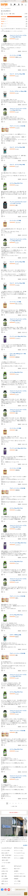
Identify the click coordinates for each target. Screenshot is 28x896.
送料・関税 (4, 876)
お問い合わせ (4, 881)
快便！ (17, 598)
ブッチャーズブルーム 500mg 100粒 (18, 91)
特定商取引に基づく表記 (20, 876)
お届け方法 (4, 873)
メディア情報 (17, 881)
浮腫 (16, 413)
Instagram (5, 889)
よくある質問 (4, 878)
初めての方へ (17, 868)
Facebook (2, 889)
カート (22, 5)
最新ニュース (4, 883)
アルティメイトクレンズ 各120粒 (17, 125)
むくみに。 (18, 322)
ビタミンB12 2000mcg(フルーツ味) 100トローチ (18, 354)
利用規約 (16, 878)
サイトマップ (17, 883)
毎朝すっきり (18, 57)
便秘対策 (17, 470)
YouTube (9, 889)
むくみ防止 (18, 510)
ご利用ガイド (4, 868)
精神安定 (17, 357)
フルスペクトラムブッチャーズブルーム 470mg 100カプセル (18, 36)
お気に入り (15, 5)
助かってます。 (19, 303)
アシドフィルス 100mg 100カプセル (18, 336)
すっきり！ (18, 338)
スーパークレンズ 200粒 (15, 55)
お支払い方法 (4, 871)
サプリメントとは (18, 850)
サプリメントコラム (18, 855)
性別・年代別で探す (6, 855)
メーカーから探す (6, 862)
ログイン (18, 5)
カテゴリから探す (5, 850)
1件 (26, 19)
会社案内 (25, 845)
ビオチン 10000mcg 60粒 (15, 634)
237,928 (22, 1)
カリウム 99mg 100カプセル (16, 183)
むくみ (17, 38)
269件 (26, 16)
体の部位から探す (6, 857)
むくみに (17, 285)
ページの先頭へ (25, 893)
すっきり (17, 127)
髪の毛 (17, 636)
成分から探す (5, 860)
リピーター (18, 222)
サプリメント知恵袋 (18, 858)
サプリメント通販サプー (4, 4)
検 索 (11, 5)
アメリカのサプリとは (19, 853)
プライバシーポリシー (19, 873)
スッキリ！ (18, 544)
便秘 (16, 205)
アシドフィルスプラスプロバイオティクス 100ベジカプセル (18, 202)
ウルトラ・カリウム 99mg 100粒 (17, 74)
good (2, 51)
